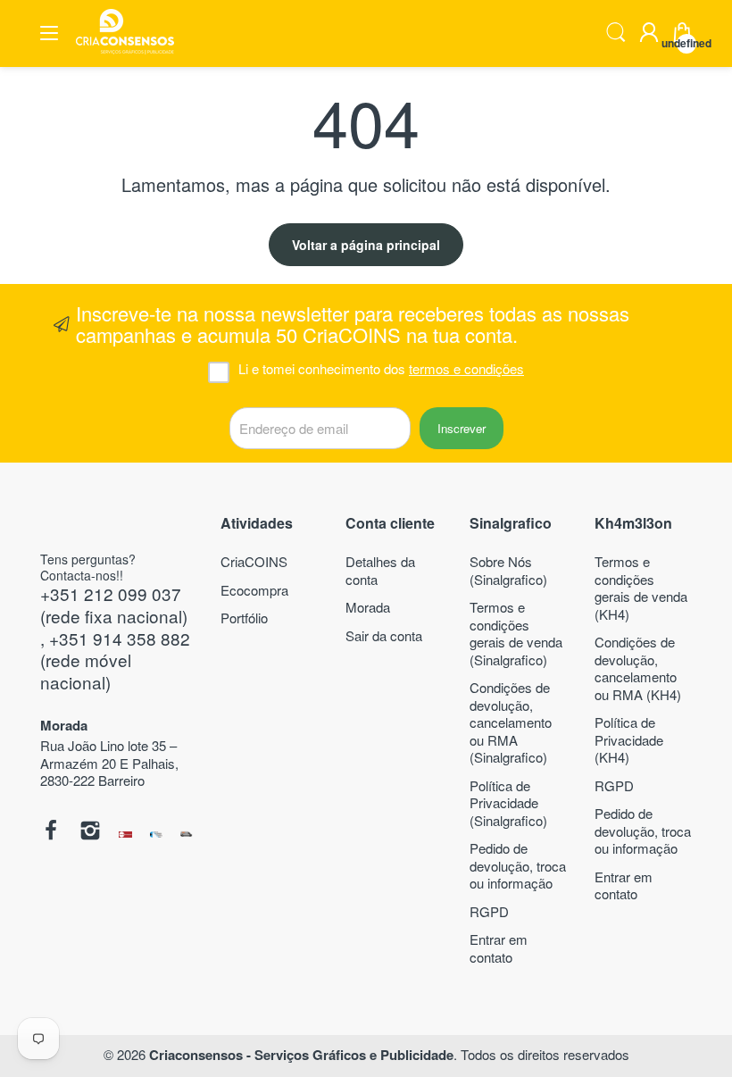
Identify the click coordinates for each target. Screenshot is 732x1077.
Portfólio (244, 617)
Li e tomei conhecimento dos (381, 369)
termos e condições (466, 368)
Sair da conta (383, 635)
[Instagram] (90, 832)
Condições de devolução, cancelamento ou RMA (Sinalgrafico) (511, 722)
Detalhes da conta (380, 570)
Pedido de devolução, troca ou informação (518, 865)
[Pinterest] (125, 832)
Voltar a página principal (366, 245)
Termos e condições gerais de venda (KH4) (641, 587)
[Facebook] (51, 832)
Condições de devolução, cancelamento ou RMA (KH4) (638, 668)
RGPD (489, 911)
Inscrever (461, 428)
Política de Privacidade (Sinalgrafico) (508, 803)
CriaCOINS (253, 561)
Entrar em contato (499, 948)
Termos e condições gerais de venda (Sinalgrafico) (516, 633)
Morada (367, 606)
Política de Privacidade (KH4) (629, 739)
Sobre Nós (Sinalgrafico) (508, 570)
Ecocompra (254, 589)
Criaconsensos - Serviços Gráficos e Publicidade (301, 1054)
